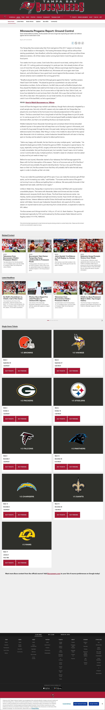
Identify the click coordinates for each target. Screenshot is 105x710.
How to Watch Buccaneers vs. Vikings (40, 102)
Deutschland (98, 673)
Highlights (33, 649)
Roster (6, 642)
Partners (73, 658)
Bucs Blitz (20, 649)
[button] (48, 320)
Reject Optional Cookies (80, 703)
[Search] (70, 17)
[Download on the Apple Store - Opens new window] (46, 688)
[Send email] (79, 44)
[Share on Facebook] (72, 44)
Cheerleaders (47, 653)
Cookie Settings (67, 703)
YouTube (99, 662)
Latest (20, 642)
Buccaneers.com (53, 573)
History (6, 653)
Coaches (6, 644)
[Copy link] (82, 43)
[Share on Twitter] (76, 44)
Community (20, 651)
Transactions (6, 647)
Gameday (85, 646)
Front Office (6, 650)
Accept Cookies (94, 703)
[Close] (102, 704)
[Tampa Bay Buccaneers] (52, 696)
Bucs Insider (33, 654)
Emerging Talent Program (73, 646)
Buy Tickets (9, 371)
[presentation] (102, 321)
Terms (60, 679)
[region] (52, 704)
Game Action (47, 644)
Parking (85, 649)
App (99, 642)
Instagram (98, 670)
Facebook (99, 665)
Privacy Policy (35, 708)
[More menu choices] (62, 17)
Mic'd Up (33, 651)
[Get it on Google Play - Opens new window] (58, 689)
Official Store (99, 644)
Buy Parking (22, 371)
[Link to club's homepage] (5, 17)
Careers (73, 642)
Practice (47, 647)
